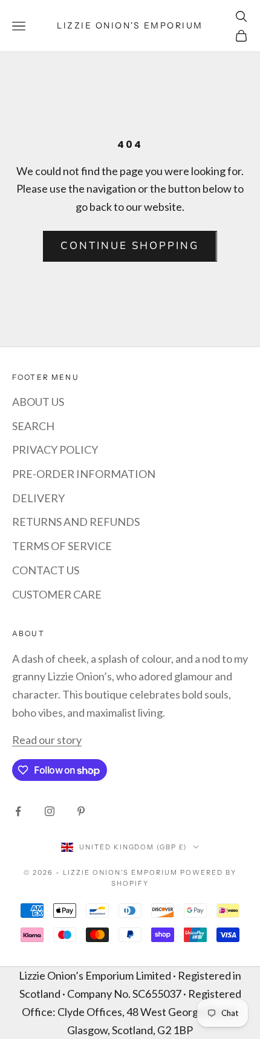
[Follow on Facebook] (18, 811)
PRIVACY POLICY (55, 449)
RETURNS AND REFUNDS (76, 521)
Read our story (47, 739)
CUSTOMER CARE (57, 594)
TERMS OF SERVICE (62, 546)
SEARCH (33, 426)
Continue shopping (129, 246)
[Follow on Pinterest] (81, 811)
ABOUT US (38, 401)
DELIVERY (38, 498)
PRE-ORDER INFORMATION (83, 473)
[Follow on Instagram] (50, 811)
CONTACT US (45, 570)
